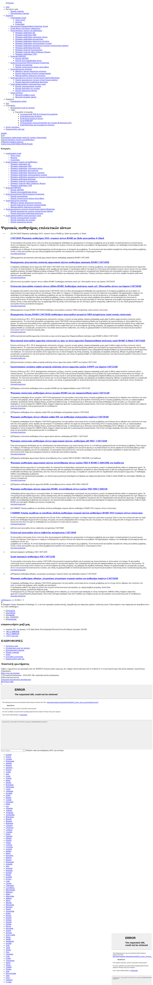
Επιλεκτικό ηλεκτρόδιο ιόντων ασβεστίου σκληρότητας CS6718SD (43, 532)
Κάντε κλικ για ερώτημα (10, 673)
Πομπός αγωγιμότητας (23, 65)
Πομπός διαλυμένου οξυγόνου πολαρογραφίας (33, 73)
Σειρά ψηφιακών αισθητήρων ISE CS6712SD (33, 556)
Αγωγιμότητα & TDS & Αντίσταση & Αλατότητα (38, 114)
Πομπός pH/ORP (22, 58)
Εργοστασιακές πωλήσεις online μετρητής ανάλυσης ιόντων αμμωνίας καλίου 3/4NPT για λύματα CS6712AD (64, 366)
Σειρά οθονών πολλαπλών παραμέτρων (26, 28)
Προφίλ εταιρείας (17, 11)
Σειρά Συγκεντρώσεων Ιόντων (31, 118)
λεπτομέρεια (20, 254)
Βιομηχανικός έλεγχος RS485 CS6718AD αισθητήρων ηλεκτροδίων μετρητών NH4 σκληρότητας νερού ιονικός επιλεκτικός (71, 314)
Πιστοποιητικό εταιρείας (20, 13)
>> (13, 600)
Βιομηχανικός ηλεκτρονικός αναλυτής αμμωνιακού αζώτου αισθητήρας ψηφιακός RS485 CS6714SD (60, 262)
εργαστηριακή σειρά (18, 18)
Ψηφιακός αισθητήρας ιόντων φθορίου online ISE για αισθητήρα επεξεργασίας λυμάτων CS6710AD (60, 417)
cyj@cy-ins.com (12, 636)
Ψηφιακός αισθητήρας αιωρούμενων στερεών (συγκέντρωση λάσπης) (41, 46)
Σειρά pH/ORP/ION (18, 56)
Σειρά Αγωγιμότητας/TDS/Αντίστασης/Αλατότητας (30, 63)
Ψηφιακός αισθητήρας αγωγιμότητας (29, 39)
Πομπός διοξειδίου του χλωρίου (27, 88)
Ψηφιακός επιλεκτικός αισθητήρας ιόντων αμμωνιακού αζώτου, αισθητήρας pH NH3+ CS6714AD (59, 441)
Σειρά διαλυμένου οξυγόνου (21, 69)
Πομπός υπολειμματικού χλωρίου (28, 86)
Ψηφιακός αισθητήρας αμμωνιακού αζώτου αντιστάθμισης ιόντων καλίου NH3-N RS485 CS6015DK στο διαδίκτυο (67, 462)
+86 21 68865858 (12, 632)
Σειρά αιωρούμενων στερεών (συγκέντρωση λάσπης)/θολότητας (35, 78)
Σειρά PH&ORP (26, 121)
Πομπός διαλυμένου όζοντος (26, 91)
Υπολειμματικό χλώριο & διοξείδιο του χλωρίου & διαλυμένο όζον (46, 123)
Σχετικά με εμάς (12, 646)
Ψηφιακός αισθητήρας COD (26, 54)
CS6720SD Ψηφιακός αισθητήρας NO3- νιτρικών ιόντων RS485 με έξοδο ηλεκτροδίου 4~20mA (57, 238)
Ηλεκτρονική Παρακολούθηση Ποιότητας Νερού (29, 26)
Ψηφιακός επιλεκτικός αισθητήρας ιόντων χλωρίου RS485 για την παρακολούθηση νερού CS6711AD (60, 393)
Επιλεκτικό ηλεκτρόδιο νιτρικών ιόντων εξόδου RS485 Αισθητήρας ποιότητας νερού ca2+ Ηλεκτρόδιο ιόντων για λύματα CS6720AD (76, 286)
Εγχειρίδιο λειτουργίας (14, 657)
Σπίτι (7, 7)
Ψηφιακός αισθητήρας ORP (25, 35)
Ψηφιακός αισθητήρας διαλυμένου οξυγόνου (32, 41)
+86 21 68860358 (12, 634)
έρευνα (13, 254)
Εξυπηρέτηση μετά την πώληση (23, 108)
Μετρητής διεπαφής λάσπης (25, 97)
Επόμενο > (8, 600)
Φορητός (18, 22)
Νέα (7, 103)
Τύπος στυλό (20, 20)
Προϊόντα (9, 16)
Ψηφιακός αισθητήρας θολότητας (27, 48)
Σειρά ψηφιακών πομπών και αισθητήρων (26, 31)
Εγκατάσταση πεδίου (19, 101)
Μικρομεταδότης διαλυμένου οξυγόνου (30, 76)
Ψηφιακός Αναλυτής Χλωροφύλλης (28, 50)
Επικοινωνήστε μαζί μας (15, 129)
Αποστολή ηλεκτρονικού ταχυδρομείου (16, 680)
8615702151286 (7, 682)
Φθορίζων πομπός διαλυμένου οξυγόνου (30, 71)
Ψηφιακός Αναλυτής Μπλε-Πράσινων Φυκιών (32, 52)
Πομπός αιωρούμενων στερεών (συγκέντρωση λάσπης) (36, 80)
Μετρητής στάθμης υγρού (25, 95)
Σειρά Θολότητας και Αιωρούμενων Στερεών (37, 125)
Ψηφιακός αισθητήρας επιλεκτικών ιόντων (31, 37)
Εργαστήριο (19, 24)
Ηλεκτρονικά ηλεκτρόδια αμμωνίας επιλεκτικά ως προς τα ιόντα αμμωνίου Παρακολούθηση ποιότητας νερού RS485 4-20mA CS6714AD (78, 340)
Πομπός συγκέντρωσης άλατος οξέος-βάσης (32, 67)
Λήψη (8, 654)
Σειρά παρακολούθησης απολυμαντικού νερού (28, 84)
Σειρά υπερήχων (17, 93)
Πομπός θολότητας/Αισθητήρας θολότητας (31, 82)
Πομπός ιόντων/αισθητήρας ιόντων (28, 61)
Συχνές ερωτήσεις (12, 127)
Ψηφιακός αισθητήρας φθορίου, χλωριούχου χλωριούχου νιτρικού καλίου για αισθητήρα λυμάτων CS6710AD (64, 578)
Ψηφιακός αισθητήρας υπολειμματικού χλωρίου (33, 43)
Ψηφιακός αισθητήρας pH (25, 33)
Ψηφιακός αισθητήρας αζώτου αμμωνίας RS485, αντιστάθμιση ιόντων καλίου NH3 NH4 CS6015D (59, 489)
